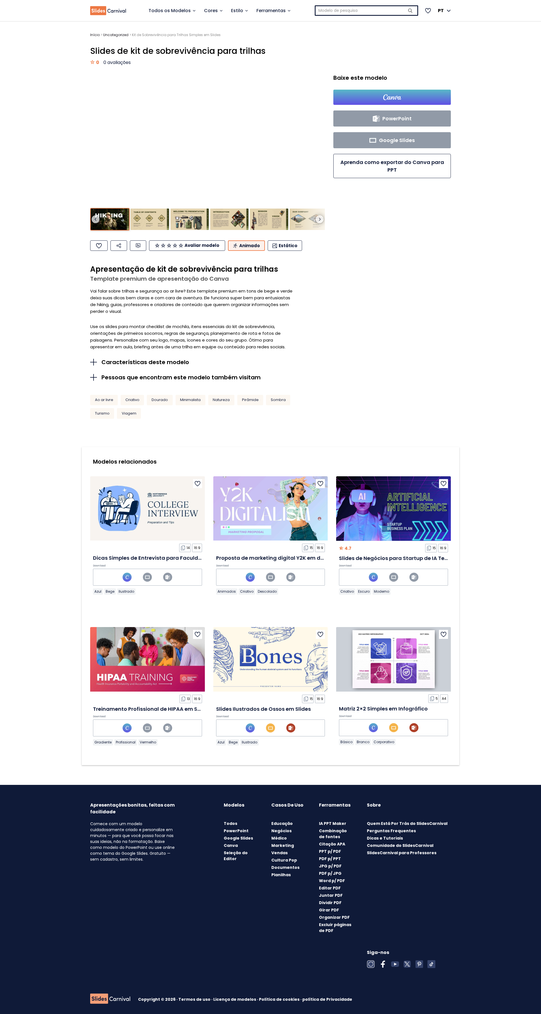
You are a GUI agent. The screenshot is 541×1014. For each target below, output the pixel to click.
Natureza (221, 399)
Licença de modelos (235, 999)
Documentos (285, 867)
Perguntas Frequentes (391, 831)
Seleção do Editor (236, 856)
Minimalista (190, 399)
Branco (363, 742)
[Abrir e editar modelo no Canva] (392, 97)
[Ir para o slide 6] (309, 219)
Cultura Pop (284, 860)
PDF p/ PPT (330, 859)
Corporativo (384, 742)
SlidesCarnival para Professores (401, 853)
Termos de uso (194, 999)
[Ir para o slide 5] (269, 219)
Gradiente (103, 742)
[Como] (99, 245)
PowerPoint (236, 831)
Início (95, 34)
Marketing (282, 845)
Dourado (160, 399)
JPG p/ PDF (330, 866)
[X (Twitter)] (407, 964)
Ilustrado (126, 591)
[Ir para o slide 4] (229, 219)
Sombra (278, 399)
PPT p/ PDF (330, 851)
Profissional (126, 742)
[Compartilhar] (118, 245)
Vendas (279, 853)
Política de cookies (279, 999)
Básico (346, 742)
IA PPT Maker (332, 823)
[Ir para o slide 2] (149, 219)
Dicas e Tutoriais (385, 838)
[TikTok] (431, 964)
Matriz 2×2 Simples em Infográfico (383, 708)
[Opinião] (138, 245)
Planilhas (281, 875)
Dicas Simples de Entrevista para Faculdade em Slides (164, 557)
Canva (231, 845)
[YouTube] (395, 964)
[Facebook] (383, 964)
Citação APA (332, 844)
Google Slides (238, 838)
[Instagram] (371, 964)
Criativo (132, 399)
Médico (279, 838)
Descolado (267, 591)
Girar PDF (329, 910)
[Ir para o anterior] (95, 219)
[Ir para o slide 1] (110, 219)
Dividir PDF (330, 902)
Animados (227, 591)
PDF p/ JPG (330, 873)
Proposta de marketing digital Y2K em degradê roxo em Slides (297, 557)
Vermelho (148, 742)
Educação (282, 823)
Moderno (381, 591)
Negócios (281, 831)
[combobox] (366, 10)
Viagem (129, 413)
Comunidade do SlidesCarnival (400, 845)
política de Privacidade (327, 999)
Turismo (102, 413)
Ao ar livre (104, 399)
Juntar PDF (331, 895)
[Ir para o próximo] (319, 219)
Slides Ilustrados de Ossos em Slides (263, 708)
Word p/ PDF (332, 881)
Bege (110, 591)
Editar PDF (330, 888)
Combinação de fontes (333, 834)
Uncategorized (115, 34)
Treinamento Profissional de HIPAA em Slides (151, 708)
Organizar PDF (334, 917)
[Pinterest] (419, 964)
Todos (230, 823)
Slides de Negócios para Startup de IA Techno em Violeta (413, 558)
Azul (97, 591)
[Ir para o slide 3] (189, 219)
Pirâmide (250, 399)
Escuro (364, 591)
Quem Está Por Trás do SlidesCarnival (407, 823)
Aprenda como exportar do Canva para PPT (392, 166)
